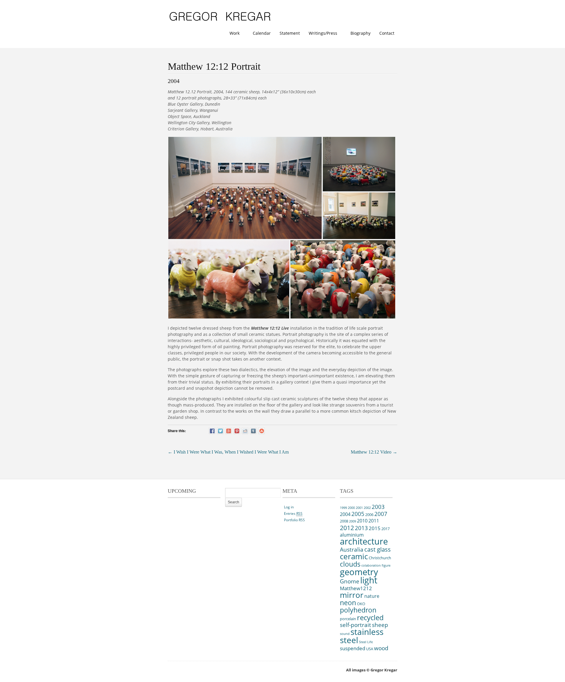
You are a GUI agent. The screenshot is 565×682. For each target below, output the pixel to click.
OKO (361, 603)
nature (371, 596)
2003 (378, 507)
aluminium (352, 535)
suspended (352, 648)
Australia (351, 549)
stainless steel (361, 636)
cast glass (377, 549)
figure (386, 565)
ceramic (354, 556)
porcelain (348, 618)
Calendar (262, 33)
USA (369, 648)
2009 (352, 521)
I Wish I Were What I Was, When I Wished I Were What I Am (228, 451)
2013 (361, 528)
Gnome (349, 581)
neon (348, 602)
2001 (359, 508)
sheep (380, 625)
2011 (373, 520)
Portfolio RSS (294, 519)
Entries (293, 513)
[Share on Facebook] (212, 430)
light (368, 580)
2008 (344, 521)
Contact (386, 33)
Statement (290, 33)
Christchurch (380, 557)
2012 (347, 527)
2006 (369, 514)
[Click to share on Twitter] (220, 430)
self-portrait (355, 625)
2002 (367, 508)
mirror (351, 595)
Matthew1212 (356, 588)
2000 (351, 508)
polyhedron (358, 610)
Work (233, 33)
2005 (357, 514)
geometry (359, 572)
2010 (362, 520)
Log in (289, 507)
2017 (385, 528)
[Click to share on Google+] (228, 430)
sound (345, 634)
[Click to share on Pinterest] (236, 430)
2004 (345, 514)
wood (381, 648)
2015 (374, 528)
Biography (360, 33)
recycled (370, 617)
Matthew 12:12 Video (374, 451)
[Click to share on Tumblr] (253, 430)
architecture (364, 541)
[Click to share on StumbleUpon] (261, 430)
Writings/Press (321, 33)
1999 (343, 508)
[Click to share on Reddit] (245, 430)
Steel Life (366, 642)
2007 (380, 514)
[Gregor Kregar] (220, 21)
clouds (350, 564)
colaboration (371, 565)
